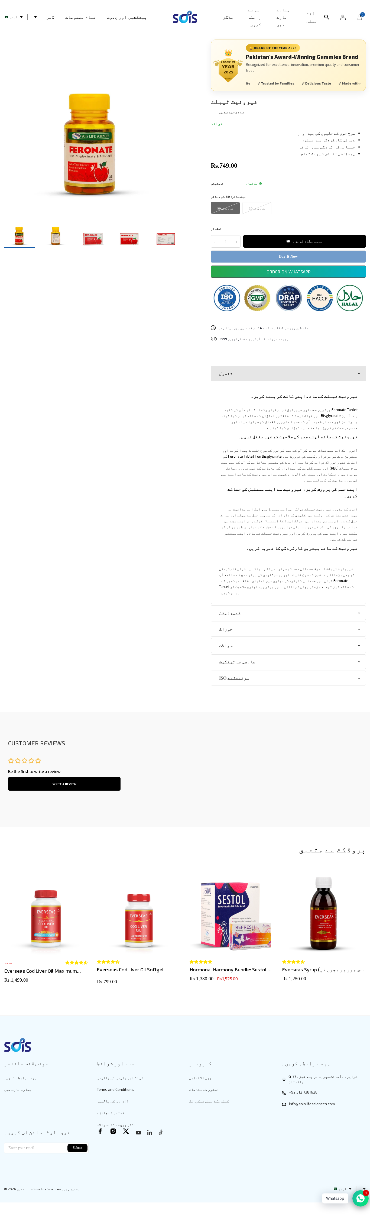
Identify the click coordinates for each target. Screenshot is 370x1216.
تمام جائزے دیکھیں (231, 112)
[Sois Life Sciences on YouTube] (138, 1132)
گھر (50, 17)
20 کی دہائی (257, 208)
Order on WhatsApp (288, 271)
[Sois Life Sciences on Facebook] (100, 1131)
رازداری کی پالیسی (114, 1101)
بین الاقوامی (200, 1077)
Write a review (64, 784)
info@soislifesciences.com (312, 1103)
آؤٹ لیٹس (312, 17)
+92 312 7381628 (303, 1092)
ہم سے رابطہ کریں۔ (254, 17)
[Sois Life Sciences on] (149, 1132)
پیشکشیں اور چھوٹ (127, 17)
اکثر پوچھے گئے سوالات (116, 1124)
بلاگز (228, 17)
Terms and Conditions (115, 1089)
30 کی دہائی (225, 208)
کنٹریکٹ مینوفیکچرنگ (209, 1101)
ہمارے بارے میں (283, 17)
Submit (77, 1148)
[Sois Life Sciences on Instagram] (113, 1131)
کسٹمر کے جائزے (110, 1112)
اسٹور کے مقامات (204, 1089)
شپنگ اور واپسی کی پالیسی (120, 1077)
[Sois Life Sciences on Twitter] (126, 1131)
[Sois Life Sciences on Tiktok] (161, 1132)
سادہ (8, 962)
